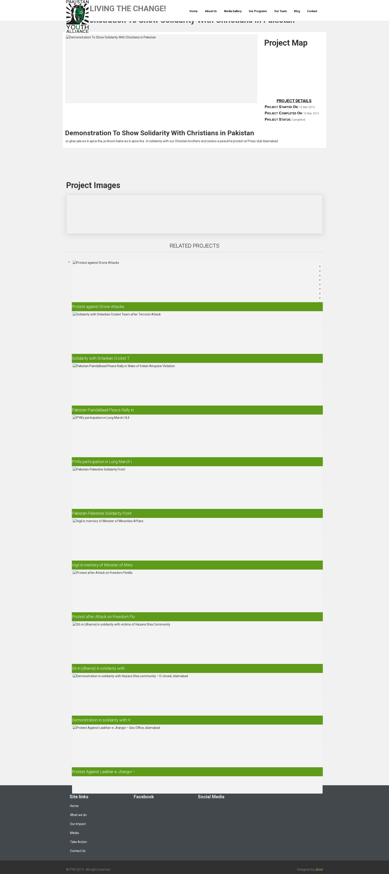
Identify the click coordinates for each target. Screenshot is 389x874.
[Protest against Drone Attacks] (197, 288)
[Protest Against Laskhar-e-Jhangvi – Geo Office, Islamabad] (197, 753)
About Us (211, 11)
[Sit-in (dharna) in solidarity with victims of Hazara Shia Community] (197, 650)
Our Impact (78, 824)
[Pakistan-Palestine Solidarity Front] (197, 495)
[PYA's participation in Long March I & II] (197, 443)
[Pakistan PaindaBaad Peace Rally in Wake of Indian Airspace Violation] (197, 391)
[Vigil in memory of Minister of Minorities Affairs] (197, 546)
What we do (78, 815)
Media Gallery (233, 11)
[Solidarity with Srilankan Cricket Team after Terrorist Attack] (197, 340)
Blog (297, 11)
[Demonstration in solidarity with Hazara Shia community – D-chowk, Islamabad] (197, 702)
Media (74, 833)
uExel (319, 869)
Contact (312, 11)
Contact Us (78, 851)
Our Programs (258, 11)
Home (194, 11)
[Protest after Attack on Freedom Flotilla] (197, 598)
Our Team (280, 11)
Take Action (78, 842)
